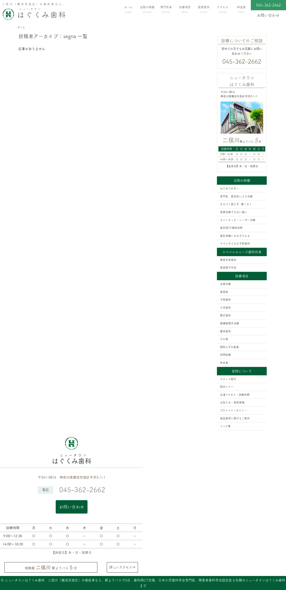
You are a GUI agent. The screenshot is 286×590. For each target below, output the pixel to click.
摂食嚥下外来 (228, 267)
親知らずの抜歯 (229, 347)
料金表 (241, 9)
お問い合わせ (71, 507)
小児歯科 (225, 307)
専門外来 (166, 9)
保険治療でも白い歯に (233, 212)
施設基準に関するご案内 (235, 418)
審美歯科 (225, 331)
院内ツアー (226, 386)
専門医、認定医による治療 (236, 196)
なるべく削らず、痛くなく (236, 204)
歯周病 (224, 291)
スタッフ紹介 (228, 379)
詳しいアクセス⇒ (122, 567)
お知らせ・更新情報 (232, 402)
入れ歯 (224, 339)
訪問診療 (225, 354)
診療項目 (185, 9)
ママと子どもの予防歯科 (235, 243)
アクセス (222, 9)
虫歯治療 (225, 284)
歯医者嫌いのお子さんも (235, 235)
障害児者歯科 (228, 259)
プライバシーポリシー (233, 410)
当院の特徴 (147, 9)
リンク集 (225, 426)
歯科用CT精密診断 (231, 227)
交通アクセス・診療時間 (235, 394)
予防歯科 (225, 299)
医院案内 (204, 9)
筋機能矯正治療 (229, 323)
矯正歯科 (225, 315)
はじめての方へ (229, 188)
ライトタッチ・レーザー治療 (237, 220)
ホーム (128, 9)
